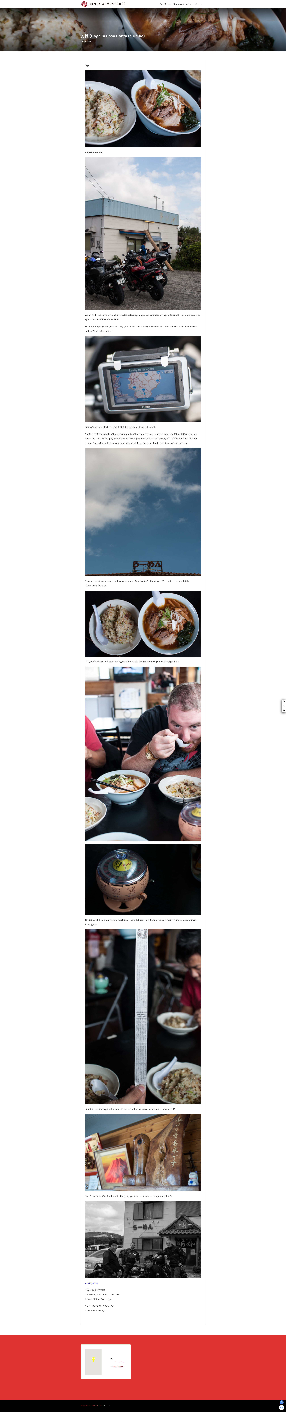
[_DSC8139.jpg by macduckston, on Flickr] (143, 753)
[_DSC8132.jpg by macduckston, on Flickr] (143, 1016)
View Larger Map (91, 1283)
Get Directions (118, 1366)
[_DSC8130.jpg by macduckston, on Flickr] (143, 879)
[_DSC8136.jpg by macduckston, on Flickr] (143, 623)
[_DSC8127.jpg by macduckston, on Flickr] (143, 379)
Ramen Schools (181, 4)
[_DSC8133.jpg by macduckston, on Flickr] (143, 108)
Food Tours (164, 4)
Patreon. (107, 1406)
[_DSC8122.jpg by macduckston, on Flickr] (143, 233)
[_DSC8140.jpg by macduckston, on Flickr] (143, 1152)
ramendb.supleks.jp (117, 1362)
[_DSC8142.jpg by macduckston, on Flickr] (143, 512)
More (197, 4)
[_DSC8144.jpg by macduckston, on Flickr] (143, 1239)
